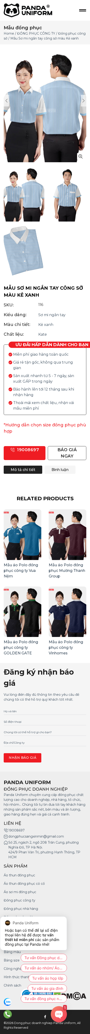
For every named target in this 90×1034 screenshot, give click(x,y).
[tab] (23, 470)
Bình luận (60, 469)
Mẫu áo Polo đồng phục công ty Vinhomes (66, 647)
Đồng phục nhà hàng (21, 909)
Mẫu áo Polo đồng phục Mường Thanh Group (67, 570)
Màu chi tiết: (17, 324)
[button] (83, 100)
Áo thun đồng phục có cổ (24, 884)
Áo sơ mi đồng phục (20, 892)
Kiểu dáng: (15, 314)
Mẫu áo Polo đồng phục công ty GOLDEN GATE (21, 647)
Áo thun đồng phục (19, 875)
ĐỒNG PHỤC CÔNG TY (36, 33)
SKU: (9, 305)
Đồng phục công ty (19, 900)
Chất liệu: (14, 334)
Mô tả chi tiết (23, 469)
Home (9, 33)
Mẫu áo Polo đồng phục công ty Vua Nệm (21, 570)
